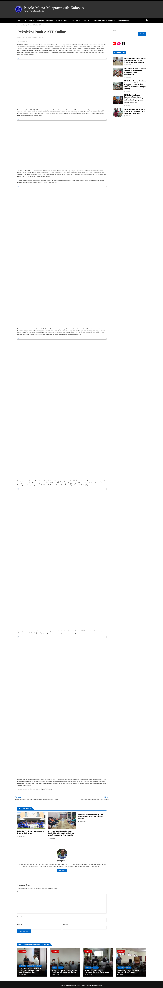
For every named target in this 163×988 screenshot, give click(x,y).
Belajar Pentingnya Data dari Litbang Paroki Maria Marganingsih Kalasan (65, 971)
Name (19, 917)
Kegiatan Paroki (61, 20)
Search (115, 30)
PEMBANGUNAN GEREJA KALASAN (102, 20)
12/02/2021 (89, 974)
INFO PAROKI (29, 20)
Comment (20, 892)
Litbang (39, 965)
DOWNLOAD (75, 20)
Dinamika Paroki (123, 20)
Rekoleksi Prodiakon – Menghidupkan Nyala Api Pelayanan (30, 832)
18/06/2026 (21, 836)
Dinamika (22, 965)
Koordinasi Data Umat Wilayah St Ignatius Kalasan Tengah (129, 971)
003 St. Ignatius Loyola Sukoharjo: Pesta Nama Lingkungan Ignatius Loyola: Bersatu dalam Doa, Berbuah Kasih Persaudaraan (134, 99)
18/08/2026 (128, 77)
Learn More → (62, 870)
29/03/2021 (30, 37)
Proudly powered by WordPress (70, 985)
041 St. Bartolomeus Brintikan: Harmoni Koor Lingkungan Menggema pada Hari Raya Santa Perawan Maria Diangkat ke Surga (135, 85)
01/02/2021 (121, 974)
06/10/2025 (23, 974)
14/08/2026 (128, 105)
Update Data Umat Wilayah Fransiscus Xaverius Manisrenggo (97, 971)
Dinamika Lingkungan (44, 20)
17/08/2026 (128, 91)
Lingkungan (31, 965)
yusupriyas (21, 37)
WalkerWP (99, 985)
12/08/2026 (128, 116)
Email (19, 924)
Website (65, 924)
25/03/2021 (56, 974)
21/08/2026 (128, 64)
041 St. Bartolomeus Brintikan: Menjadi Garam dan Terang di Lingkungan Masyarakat (135, 111)
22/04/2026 (82, 822)
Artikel (35, 37)
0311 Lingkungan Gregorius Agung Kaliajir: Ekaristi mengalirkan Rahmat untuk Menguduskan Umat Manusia (61, 833)
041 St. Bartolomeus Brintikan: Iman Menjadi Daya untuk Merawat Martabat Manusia (135, 60)
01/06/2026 (52, 838)
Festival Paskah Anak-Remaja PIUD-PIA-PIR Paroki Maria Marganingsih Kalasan (91, 817)
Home (19, 20)
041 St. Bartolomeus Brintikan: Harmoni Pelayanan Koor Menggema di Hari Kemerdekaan (135, 72)
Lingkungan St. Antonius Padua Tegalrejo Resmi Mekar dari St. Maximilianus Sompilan (30, 970)
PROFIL (85, 20)
